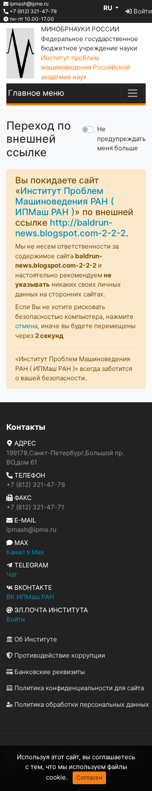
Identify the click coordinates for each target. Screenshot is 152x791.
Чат (11, 574)
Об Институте (35, 639)
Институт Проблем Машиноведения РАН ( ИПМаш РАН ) (64, 201)
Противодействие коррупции (59, 655)
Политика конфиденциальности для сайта (78, 688)
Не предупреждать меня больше (121, 138)
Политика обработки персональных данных (81, 704)
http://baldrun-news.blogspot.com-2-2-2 (70, 227)
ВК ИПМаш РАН (30, 597)
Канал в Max (25, 552)
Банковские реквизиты (49, 672)
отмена (26, 326)
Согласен (89, 777)
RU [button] (108, 8)
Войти (142, 11)
